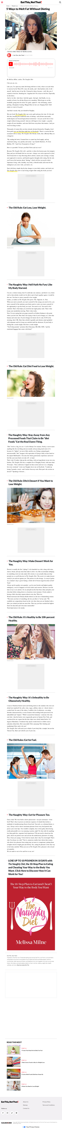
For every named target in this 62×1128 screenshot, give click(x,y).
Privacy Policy (46, 1102)
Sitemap (25, 1105)
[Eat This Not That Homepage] (31, 2)
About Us (25, 1102)
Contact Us (26, 1108)
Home (8, 6)
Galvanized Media (24, 1122)
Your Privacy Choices (32, 1127)
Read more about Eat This (23, 965)
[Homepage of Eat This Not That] (10, 1102)
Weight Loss (15, 6)
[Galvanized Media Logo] (6, 1122)
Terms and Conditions (49, 1105)
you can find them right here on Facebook (26, 131)
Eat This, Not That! (19, 55)
